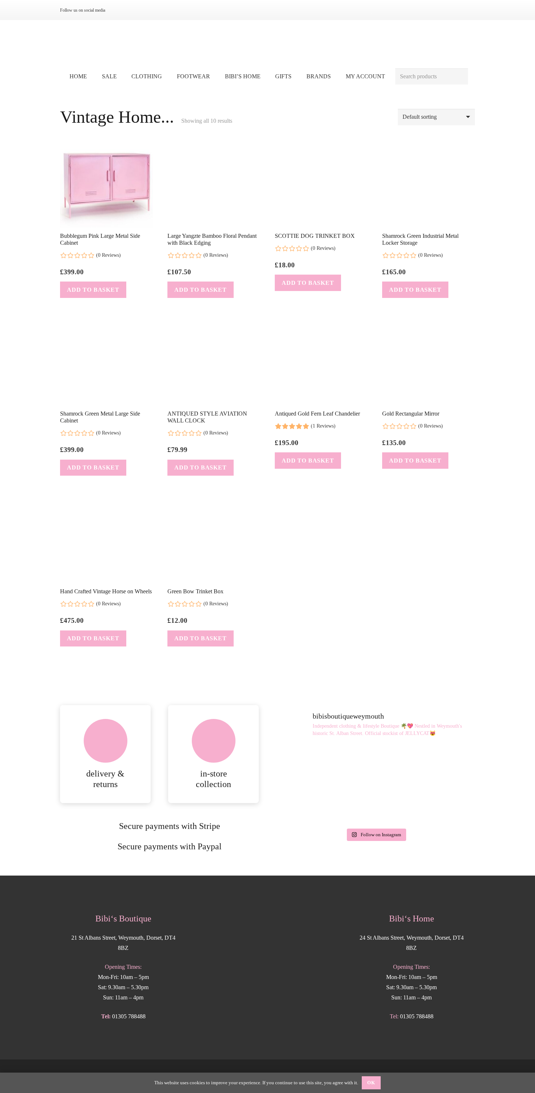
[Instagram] (119, 10)
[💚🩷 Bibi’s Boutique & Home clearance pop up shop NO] (375, 804)
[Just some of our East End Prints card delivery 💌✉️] (308, 765)
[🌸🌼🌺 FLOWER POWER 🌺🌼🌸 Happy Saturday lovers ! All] (375, 765)
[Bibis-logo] (267, 43)
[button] (167, 76)
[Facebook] (130, 10)
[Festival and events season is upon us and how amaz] (308, 804)
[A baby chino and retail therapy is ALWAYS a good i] (443, 804)
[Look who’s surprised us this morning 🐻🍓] (443, 765)
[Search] (460, 76)
